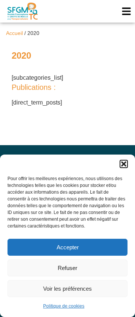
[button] (124, 164)
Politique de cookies (63, 306)
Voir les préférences (67, 288)
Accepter (68, 247)
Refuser (67, 268)
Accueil (14, 33)
